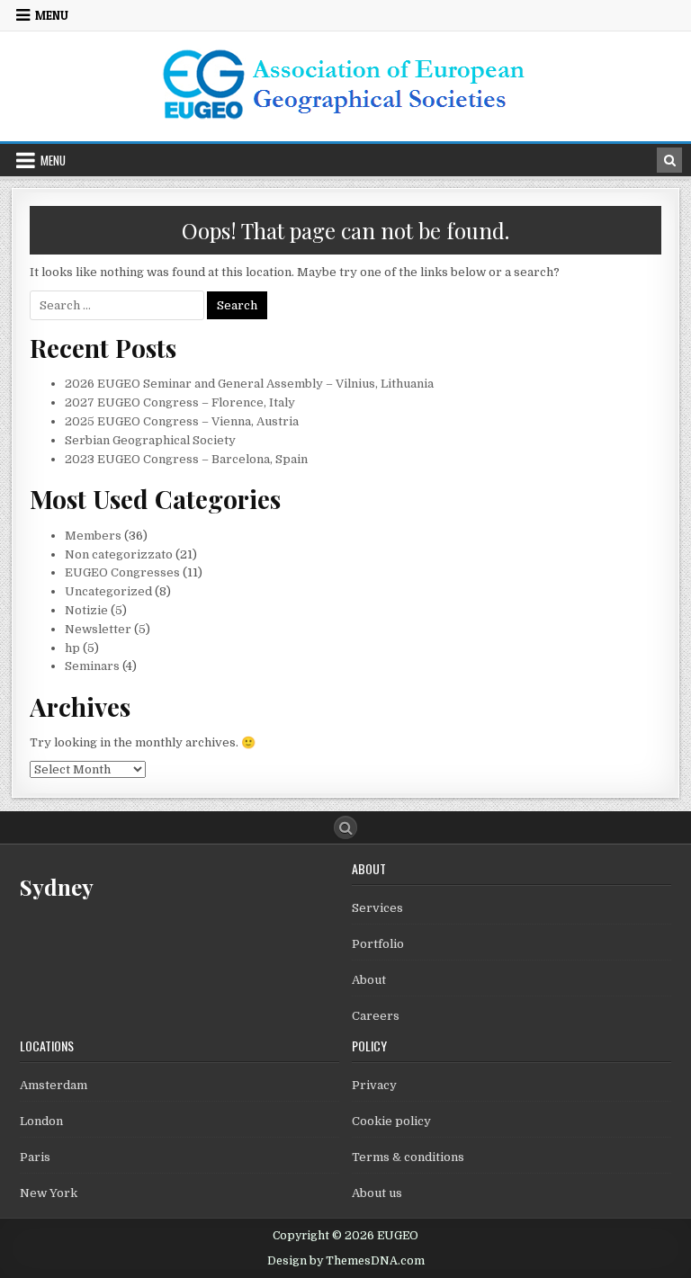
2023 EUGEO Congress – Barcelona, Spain (186, 459)
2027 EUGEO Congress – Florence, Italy (180, 402)
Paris (35, 1157)
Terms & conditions (408, 1157)
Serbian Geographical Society (150, 440)
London (41, 1121)
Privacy (374, 1085)
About (369, 980)
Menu (51, 15)
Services (377, 908)
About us (377, 1193)
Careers (375, 1016)
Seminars (92, 666)
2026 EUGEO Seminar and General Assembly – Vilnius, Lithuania (249, 383)
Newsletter (98, 629)
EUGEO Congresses (122, 572)
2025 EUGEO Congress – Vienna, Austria (182, 421)
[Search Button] (345, 827)
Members (93, 535)
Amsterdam (53, 1085)
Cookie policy (391, 1121)
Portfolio (378, 944)
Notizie (86, 610)
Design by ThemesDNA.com (346, 1261)
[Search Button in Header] (669, 160)
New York (48, 1193)
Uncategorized (108, 591)
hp (72, 648)
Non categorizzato (119, 554)
